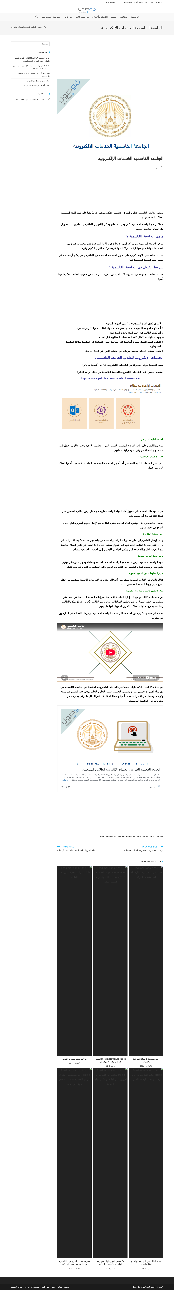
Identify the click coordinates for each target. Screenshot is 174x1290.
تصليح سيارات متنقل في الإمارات (38, 81)
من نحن (119, 2)
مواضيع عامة (128, 2)
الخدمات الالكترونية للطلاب (124, 836)
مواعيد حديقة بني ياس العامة (74, 1058)
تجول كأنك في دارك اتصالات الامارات (37, 85)
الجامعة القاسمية (147, 212)
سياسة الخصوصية (111, 2)
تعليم (146, 2)
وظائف (152, 2)
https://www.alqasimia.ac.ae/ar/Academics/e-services (110, 378)
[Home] (45, 27)
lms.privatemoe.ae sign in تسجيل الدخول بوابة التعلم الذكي (110, 1060)
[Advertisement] (110, 60)
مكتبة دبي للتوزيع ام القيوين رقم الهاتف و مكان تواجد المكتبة (110, 1262)
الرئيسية (159, 2)
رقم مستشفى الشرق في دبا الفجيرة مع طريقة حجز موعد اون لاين (74, 1262)
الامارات (157, 836)
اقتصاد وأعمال (138, 2)
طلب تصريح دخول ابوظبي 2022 (27, 99)
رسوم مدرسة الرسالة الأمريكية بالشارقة (146, 1060)
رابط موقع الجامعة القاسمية (108, 836)
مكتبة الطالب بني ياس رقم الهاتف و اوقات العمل (146, 1262)
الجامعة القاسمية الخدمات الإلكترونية (23, 27)
